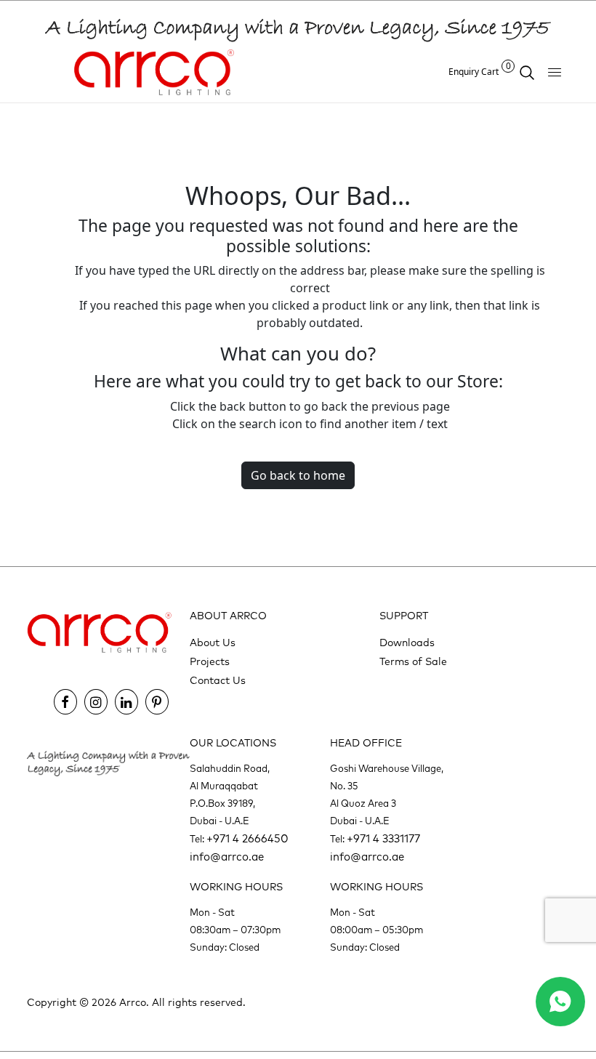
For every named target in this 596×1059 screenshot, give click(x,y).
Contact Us (218, 681)
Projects (210, 662)
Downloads (407, 643)
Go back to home (298, 475)
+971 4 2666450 (247, 839)
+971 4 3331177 (383, 839)
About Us (212, 643)
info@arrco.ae (227, 857)
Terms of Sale (413, 662)
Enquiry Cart (479, 71)
